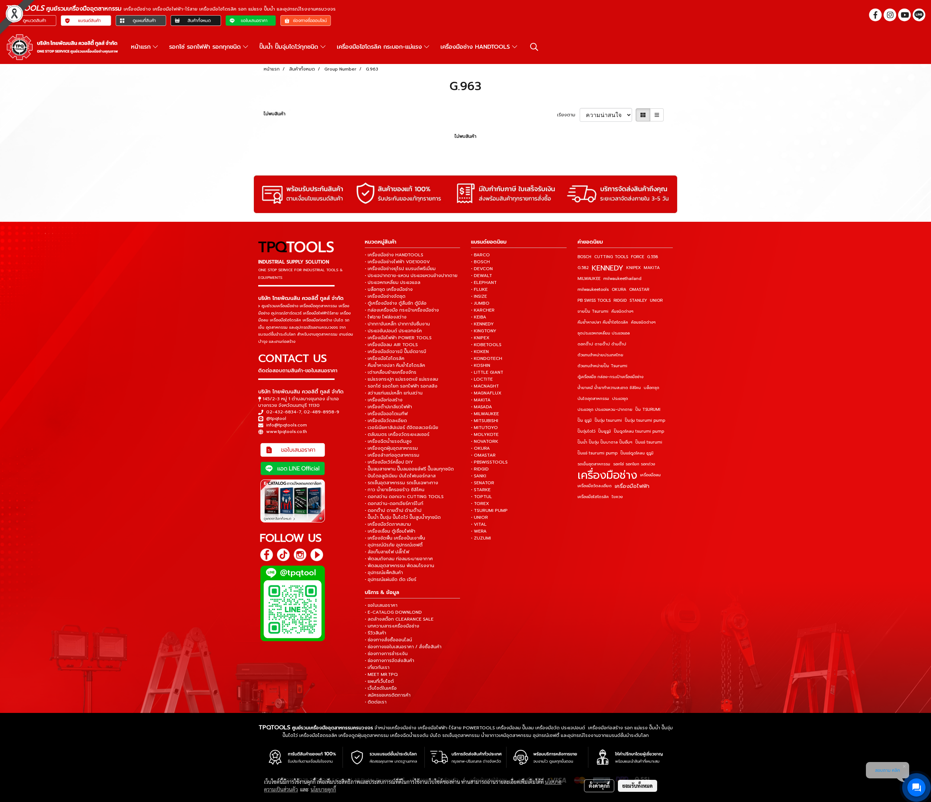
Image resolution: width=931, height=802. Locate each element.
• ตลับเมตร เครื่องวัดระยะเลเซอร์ (397, 434)
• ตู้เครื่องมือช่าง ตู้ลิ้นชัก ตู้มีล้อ (396, 303)
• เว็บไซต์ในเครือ (381, 688)
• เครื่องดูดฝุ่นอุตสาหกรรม (391, 448)
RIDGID (620, 300)
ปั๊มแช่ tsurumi (648, 442)
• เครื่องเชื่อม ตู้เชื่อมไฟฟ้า (390, 531)
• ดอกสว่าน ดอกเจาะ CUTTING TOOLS (404, 496)
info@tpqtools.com (286, 425)
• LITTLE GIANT (487, 372)
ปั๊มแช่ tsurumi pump (598, 453)
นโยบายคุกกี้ (323, 789)
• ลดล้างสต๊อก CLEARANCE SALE (399, 619)
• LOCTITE (482, 379)
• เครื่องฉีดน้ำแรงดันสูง (388, 441)
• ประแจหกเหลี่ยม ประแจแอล (392, 282)
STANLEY (638, 300)
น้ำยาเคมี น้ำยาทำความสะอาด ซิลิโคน (609, 388)
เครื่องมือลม (650, 475)
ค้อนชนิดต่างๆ (643, 322)
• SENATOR (482, 483)
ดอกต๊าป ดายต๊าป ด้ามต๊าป (602, 344)
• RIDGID (480, 469)
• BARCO (480, 255)
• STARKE (481, 489)
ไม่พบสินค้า (274, 114)
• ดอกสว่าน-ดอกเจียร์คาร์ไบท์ (394, 503)
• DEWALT (481, 275)
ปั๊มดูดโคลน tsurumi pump (639, 431)
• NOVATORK (484, 441)
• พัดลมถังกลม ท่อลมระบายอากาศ (399, 559)
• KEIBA (478, 317)
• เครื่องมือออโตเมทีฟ (386, 413)
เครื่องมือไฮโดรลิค (593, 497)
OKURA (619, 289)
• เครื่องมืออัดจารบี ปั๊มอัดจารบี (395, 351)
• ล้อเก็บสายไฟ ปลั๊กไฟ (387, 552)
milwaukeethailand (622, 279)
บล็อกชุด (651, 388)
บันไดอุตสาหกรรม (593, 399)
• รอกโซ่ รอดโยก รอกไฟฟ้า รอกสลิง (401, 386)
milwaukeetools (593, 289)
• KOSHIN (480, 365)
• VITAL (479, 524)
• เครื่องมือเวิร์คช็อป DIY (389, 462)
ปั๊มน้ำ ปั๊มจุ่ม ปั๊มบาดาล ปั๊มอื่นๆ (605, 442)
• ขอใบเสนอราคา (381, 605)
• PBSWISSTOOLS (489, 462)
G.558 (652, 257)
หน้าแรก (142, 47)
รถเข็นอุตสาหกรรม (594, 464)
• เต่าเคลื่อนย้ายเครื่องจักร (390, 372)
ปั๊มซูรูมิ (604, 431)
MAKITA (652, 268)
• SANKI (478, 476)
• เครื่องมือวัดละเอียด (386, 420)
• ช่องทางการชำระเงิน (386, 653)
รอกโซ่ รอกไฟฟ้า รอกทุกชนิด (206, 47)
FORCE (637, 257)
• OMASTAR (483, 455)
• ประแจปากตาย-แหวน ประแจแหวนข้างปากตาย (411, 275)
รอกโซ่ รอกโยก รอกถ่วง (634, 464)
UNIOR (656, 300)
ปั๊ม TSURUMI (647, 409)
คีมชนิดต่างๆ (622, 311)
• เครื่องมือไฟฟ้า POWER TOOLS (398, 337)
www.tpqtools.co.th (286, 431)
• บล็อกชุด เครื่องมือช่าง (389, 289)
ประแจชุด (620, 399)
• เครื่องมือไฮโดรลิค (384, 358)
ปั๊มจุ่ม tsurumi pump (645, 420)
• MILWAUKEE (485, 413)
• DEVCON (482, 268)
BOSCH (584, 257)
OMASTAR (639, 289)
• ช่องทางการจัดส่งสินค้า (389, 660)
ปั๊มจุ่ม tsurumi (608, 420)
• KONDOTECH (486, 358)
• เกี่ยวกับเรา (377, 667)
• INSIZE (479, 296)
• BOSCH (480, 261)
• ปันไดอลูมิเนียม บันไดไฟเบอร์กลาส (400, 476)
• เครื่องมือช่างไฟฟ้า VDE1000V (397, 261)
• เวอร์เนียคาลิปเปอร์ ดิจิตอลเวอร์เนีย (401, 427)
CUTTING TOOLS (611, 257)
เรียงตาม (568, 115)
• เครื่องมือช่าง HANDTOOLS (394, 255)
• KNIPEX (480, 337)
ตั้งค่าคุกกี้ (599, 785)
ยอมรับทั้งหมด (637, 785)
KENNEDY (607, 267)
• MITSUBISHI (484, 420)
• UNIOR (479, 517)
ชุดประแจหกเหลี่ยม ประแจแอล (604, 333)
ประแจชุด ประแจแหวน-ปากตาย (605, 409)
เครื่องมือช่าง (607, 475)
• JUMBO (480, 303)
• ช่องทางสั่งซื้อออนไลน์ (388, 640)
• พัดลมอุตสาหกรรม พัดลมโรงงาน (399, 565)
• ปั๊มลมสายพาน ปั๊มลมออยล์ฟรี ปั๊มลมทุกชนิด (409, 469)
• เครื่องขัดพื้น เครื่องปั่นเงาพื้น (395, 538)
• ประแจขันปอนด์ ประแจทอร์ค (393, 331)
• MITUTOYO (484, 427)
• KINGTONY (483, 331)
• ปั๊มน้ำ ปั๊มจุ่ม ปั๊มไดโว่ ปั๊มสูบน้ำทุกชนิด (403, 517)
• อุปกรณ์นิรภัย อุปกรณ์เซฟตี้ (394, 545)
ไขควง (617, 497)
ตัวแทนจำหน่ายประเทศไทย (600, 355)
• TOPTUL (481, 496)
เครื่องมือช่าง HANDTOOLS (476, 47)
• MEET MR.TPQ (381, 674)
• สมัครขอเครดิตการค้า (388, 695)
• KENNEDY (482, 324)
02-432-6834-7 (283, 412)
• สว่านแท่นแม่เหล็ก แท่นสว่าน (394, 393)
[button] (534, 47)
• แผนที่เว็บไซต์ (379, 681)
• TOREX (480, 503)
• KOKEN (480, 351)
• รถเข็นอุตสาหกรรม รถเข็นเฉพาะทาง (401, 483)
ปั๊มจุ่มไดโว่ (586, 431)
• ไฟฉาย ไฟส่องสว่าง (386, 317)
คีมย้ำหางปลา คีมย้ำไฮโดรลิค (603, 322)
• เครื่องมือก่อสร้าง (384, 400)
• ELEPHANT (484, 282)
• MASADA (481, 407)
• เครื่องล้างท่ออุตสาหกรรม (392, 455)
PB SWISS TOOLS (594, 300)
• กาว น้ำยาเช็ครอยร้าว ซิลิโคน (394, 489)
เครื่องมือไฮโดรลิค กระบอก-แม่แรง (380, 47)
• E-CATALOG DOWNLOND (393, 612)
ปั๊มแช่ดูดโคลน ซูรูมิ (637, 453)
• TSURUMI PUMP (489, 510)
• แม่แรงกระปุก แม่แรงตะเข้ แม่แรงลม (401, 379)
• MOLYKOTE (485, 434)
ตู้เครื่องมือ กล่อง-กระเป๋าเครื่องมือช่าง (610, 377)
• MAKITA (481, 400)
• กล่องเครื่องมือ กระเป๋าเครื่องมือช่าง (402, 310)
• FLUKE (479, 289)
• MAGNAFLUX (486, 393)
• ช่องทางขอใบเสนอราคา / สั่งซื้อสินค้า (403, 646)
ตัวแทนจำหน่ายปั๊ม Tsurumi (602, 366)
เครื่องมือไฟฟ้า (632, 486)
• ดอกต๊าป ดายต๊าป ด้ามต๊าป (393, 510)
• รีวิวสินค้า (375, 633)
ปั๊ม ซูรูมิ (585, 420)
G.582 (583, 268)
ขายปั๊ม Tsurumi (593, 311)
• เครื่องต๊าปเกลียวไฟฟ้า (388, 407)
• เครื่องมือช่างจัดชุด (385, 296)
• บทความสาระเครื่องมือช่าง (392, 626)
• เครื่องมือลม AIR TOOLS (391, 344)
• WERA (479, 531)
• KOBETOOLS (486, 344)
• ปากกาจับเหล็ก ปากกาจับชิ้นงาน (397, 324)
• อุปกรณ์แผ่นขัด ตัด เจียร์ (390, 579)
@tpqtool (276, 418)
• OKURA (480, 448)
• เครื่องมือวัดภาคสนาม (388, 524)
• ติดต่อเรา (376, 702)
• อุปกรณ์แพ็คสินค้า (384, 572)
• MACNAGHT (485, 386)
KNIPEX (633, 268)
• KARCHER (483, 310)
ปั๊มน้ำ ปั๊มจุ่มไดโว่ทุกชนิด (289, 47)
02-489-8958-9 (321, 412)
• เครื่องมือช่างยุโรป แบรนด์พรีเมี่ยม (400, 268)
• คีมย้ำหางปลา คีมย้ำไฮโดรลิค (395, 365)
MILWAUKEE (589, 279)
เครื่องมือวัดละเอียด (595, 486)
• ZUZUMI (481, 538)
